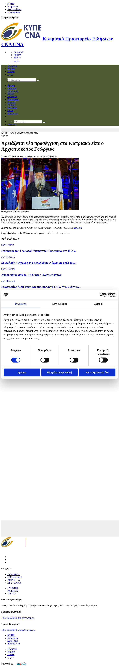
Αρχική (11, 85)
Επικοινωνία (13, 12)
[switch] (44, 360)
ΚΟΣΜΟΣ (12, 590)
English (17, 55)
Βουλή (10, 93)
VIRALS (12, 593)
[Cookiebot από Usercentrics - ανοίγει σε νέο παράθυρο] (101, 295)
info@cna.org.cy (26, 618)
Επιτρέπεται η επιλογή (59, 372)
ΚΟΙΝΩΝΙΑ (13, 580)
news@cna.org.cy (26, 630)
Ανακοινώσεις (14, 9)
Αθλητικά (12, 107)
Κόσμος (11, 105)
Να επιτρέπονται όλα (97, 372)
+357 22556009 (9, 618)
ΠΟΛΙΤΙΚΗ (13, 574)
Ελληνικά (18, 52)
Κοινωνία (12, 96)
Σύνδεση (78, 227)
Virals (10, 110)
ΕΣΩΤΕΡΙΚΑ (14, 582)
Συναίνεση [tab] (20, 303)
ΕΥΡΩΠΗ (12, 588)
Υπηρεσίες (12, 6)
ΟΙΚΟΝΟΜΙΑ (14, 577)
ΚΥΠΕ (11, 3)
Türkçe (17, 57)
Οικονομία (12, 91)
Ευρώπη (11, 102)
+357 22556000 (9, 630)
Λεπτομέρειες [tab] (59, 303)
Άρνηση (22, 372)
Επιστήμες (12, 113)
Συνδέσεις (12, 640)
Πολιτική (11, 88)
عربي (16, 60)
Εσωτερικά (12, 99)
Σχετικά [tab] (98, 303)
